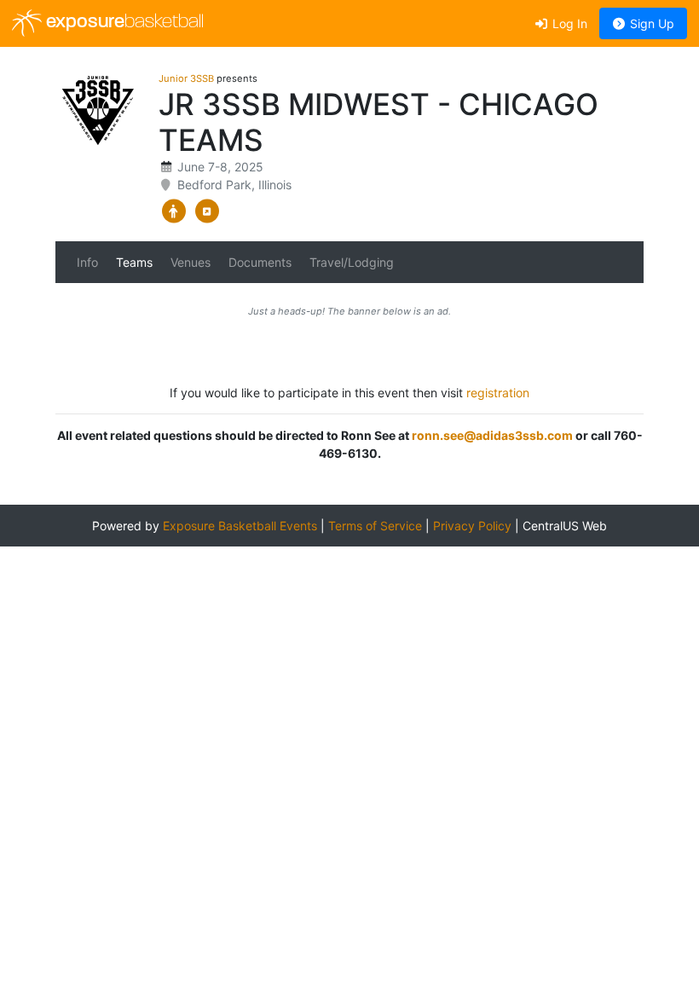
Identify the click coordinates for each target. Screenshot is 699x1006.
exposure (123, 22)
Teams (134, 262)
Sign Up (650, 23)
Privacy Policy (472, 525)
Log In (568, 23)
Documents (260, 262)
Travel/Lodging (351, 262)
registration (497, 392)
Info (87, 262)
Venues (190, 262)
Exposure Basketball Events (240, 525)
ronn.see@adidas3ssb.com (492, 435)
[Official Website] (207, 211)
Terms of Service (375, 525)
